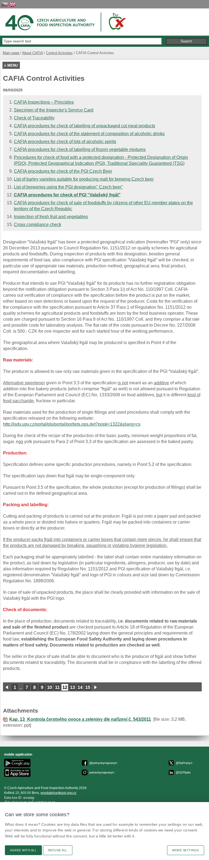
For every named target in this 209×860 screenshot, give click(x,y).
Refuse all (57, 850)
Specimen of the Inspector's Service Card (53, 110)
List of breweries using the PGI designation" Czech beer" (68, 187)
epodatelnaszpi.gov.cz (58, 793)
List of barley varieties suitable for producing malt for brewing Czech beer (84, 179)
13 (72, 687)
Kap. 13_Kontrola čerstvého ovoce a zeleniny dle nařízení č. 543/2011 (80, 719)
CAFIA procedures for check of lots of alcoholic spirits (65, 141)
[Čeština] (4, 4)
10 (49, 687)
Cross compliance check (37, 224)
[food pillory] (116, 21)
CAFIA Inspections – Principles (44, 102)
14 (80, 687)
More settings (185, 850)
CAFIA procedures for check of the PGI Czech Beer (63, 171)
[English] (12, 4)
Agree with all (23, 850)
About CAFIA (32, 53)
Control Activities (59, 53)
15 (87, 687)
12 (64, 687)
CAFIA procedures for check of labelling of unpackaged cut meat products (84, 125)
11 (57, 687)
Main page (11, 53)
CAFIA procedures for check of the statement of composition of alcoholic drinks (89, 133)
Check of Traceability (34, 118)
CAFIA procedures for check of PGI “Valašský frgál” (67, 195)
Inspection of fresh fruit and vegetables (51, 216)
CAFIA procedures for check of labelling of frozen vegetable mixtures (80, 149)
